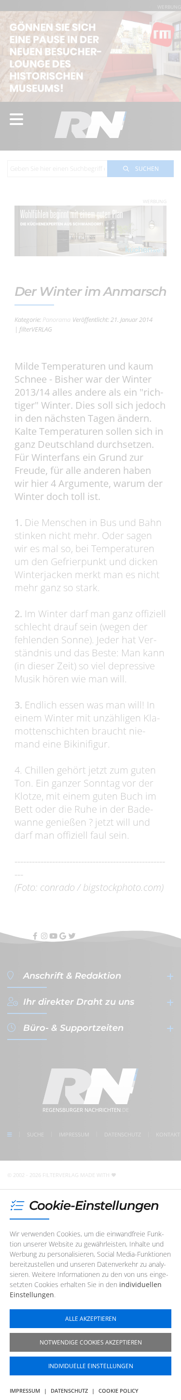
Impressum (25, 1390)
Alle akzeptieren (90, 1319)
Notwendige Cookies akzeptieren (91, 1342)
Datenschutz (69, 1390)
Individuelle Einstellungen (90, 1366)
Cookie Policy (118, 1390)
